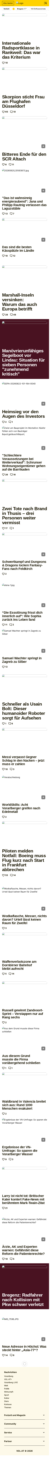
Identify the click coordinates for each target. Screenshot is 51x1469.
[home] (24, 3)
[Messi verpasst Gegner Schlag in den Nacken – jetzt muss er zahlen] (24, 740)
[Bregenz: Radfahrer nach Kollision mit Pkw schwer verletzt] (24, 1278)
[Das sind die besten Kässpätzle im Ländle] (24, 230)
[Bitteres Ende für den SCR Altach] (24, 133)
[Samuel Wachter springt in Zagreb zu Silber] (24, 641)
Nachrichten (10, 1372)
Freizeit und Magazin (15, 1415)
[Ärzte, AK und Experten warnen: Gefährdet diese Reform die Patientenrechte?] (24, 1230)
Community (10, 1424)
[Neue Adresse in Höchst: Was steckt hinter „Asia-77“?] (24, 1330)
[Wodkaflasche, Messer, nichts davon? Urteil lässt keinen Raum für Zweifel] (24, 899)
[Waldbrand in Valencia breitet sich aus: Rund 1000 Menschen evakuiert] (24, 1085)
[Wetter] (13, 8)
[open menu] (45, 3)
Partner (8, 1441)
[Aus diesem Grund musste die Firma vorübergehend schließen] (24, 1039)
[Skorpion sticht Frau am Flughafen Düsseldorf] (24, 79)
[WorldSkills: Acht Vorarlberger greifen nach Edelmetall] (24, 788)
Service (8, 1432)
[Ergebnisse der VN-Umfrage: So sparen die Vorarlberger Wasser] (24, 1130)
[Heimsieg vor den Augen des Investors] (24, 394)
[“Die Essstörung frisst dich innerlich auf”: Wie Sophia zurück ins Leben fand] (24, 596)
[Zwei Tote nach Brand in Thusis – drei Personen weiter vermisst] (24, 491)
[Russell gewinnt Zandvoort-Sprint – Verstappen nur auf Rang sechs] (24, 994)
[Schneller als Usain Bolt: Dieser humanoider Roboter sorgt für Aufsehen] (24, 687)
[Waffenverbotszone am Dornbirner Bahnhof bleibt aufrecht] (24, 945)
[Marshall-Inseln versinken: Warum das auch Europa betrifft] (24, 278)
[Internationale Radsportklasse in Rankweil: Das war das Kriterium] (24, 26)
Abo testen (8, 3)
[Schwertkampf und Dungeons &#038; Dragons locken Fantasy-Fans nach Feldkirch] (24, 545)
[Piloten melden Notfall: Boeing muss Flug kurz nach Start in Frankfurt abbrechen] (24, 833)
